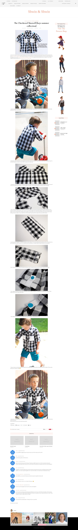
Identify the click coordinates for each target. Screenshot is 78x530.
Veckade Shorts (27, 446)
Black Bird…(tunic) (13, 446)
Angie (16, 497)
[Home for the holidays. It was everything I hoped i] (27, 517)
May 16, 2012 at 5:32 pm (22, 461)
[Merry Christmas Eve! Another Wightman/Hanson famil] (39, 517)
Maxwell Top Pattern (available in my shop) (25, 57)
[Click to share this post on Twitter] (48, 429)
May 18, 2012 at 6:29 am (21, 479)
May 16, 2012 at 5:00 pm (22, 450)
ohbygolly (17, 461)
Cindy (17, 467)
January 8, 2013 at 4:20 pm (21, 497)
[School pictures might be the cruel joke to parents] (61, 517)
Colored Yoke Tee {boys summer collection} (46, 446)
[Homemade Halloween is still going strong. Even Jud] (50, 517)
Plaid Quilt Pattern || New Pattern (63, 122)
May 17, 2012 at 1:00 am (27, 474)
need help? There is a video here (25, 58)
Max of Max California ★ (19, 484)
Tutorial (18, 429)
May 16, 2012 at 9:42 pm (21, 467)
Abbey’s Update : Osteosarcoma (63, 128)
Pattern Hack (13, 429)
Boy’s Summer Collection (16, 56)
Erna (16, 479)
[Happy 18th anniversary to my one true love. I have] (16, 517)
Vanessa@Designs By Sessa (20, 474)
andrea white (18, 490)
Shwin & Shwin (39, 11)
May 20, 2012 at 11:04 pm (23, 490)
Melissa (17, 450)
